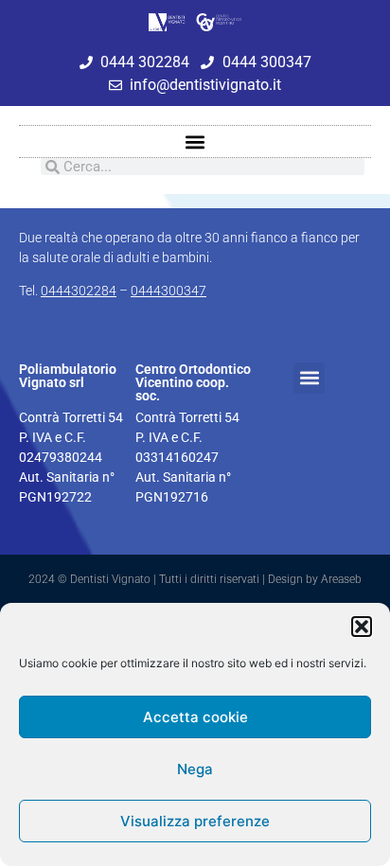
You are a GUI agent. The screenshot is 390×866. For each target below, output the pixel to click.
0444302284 (78, 290)
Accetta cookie (195, 717)
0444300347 (168, 290)
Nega (195, 769)
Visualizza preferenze (195, 821)
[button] (361, 626)
